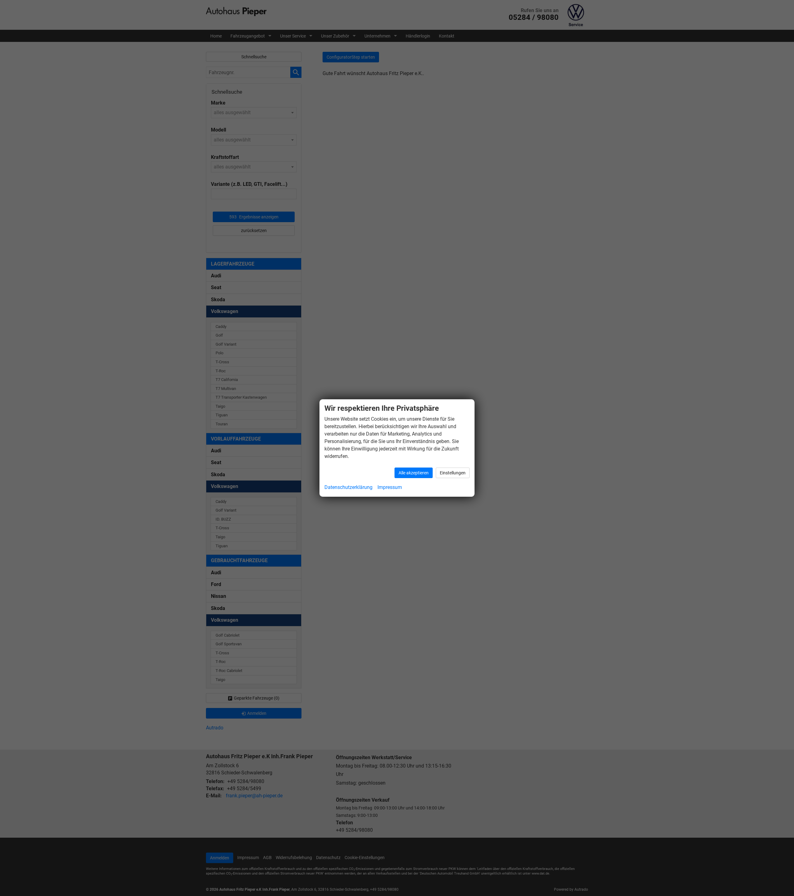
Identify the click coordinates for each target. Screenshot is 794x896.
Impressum (389, 487)
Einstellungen (453, 472)
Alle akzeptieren (414, 472)
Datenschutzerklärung (348, 487)
